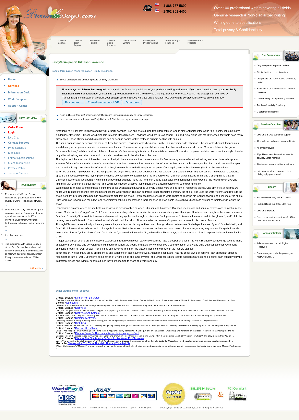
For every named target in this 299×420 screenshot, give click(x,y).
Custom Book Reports (111, 43)
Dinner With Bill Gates (87, 297)
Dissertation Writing (129, 41)
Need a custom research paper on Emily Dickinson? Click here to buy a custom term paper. (105, 119)
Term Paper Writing (97, 407)
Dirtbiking (80, 323)
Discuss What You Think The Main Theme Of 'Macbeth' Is (99, 343)
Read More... (35, 268)
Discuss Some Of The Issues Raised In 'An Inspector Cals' (107, 333)
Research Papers (95, 41)
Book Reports (145, 407)
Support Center (17, 105)
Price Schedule (17, 147)
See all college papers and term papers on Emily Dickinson (89, 79)
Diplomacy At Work (85, 318)
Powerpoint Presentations (150, 41)
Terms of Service (18, 173)
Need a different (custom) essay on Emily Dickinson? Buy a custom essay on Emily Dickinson (106, 115)
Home (11, 79)
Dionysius (80, 307)
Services (13, 85)
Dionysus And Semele (87, 313)
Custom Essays (62, 41)
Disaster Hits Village (86, 328)
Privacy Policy (16, 168)
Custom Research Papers (123, 407)
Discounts (14, 152)
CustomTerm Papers (78, 43)
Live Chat (13, 137)
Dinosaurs (72, 302)
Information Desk (19, 92)
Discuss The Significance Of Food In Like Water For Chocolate (109, 338)
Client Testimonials (19, 163)
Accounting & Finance (172, 41)
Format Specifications (21, 157)
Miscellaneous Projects (195, 41)
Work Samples (17, 99)
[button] (73, 102)
